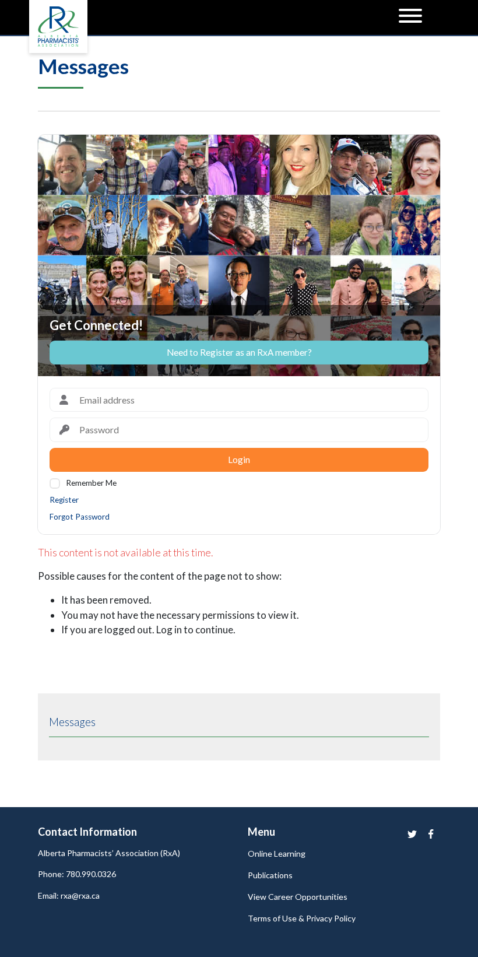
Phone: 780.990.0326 (77, 874)
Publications (270, 875)
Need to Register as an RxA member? (239, 352)
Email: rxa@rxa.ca (69, 895)
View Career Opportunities (297, 897)
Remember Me (91, 483)
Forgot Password (80, 516)
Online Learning (276, 853)
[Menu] (410, 17)
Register (64, 499)
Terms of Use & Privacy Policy (302, 918)
